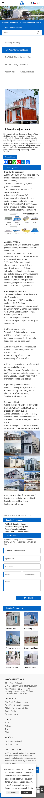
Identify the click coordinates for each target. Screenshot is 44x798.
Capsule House (23, 532)
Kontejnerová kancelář (31, 648)
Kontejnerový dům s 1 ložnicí (31, 667)
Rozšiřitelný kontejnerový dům (16, 527)
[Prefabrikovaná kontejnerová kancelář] (13, 638)
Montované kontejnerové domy (13, 667)
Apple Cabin (9, 532)
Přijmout (26, 793)
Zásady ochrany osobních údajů (19, 788)
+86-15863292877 (16, 683)
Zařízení (8, 726)
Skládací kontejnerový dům (15, 529)
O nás (7, 723)
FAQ (7, 732)
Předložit (28, 598)
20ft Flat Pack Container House (13, 628)
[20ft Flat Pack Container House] (13, 619)
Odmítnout (12, 793)
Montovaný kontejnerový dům (31, 628)
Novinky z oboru (12, 744)
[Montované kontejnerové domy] (13, 658)
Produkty (13, 23)
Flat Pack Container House (28, 23)
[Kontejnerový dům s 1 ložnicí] (31, 658)
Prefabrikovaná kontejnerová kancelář (13, 648)
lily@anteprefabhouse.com (25, 686)
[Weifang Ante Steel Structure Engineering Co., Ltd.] (22, 4)
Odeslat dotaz (10, 157)
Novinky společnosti (13, 741)
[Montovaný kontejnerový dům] (31, 619)
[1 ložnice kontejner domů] (22, 106)
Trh (6, 729)
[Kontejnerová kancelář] (31, 638)
